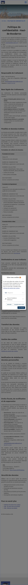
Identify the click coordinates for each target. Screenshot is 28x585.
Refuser (9, 304)
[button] (14, 293)
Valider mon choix (19, 304)
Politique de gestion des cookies (11, 288)
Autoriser (21, 307)
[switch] (4, 299)
